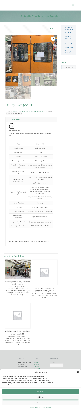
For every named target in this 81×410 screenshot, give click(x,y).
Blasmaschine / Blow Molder (21, 111)
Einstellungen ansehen (40, 403)
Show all (54, 29)
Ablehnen (41, 397)
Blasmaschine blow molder (14, 113)
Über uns (36, 362)
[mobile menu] (73, 5)
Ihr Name (52, 362)
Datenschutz (42, 407)
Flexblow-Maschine (68, 37)
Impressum (48, 407)
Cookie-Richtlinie (34, 407)
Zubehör (36, 366)
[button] (78, 372)
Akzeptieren (40, 391)
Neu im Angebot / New (38, 111)
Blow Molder (69, 33)
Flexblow (36, 364)
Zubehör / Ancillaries (68, 52)
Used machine (69, 47)
